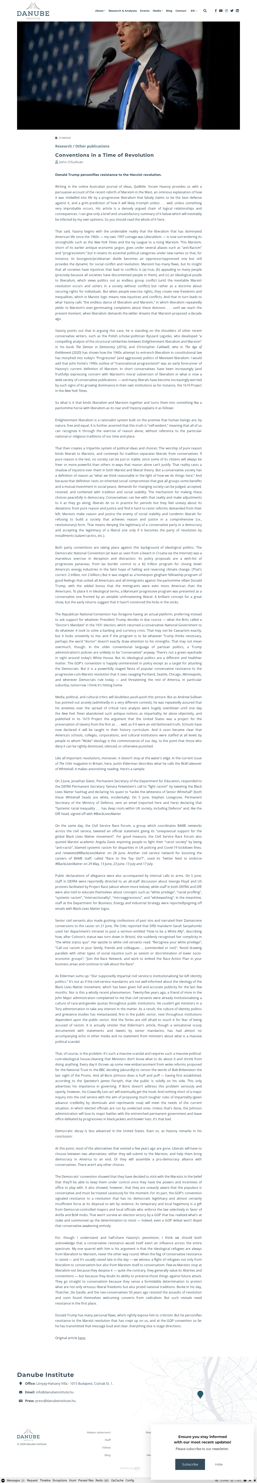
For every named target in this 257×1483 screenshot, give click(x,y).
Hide (219, 1464)
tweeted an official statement (116, 831)
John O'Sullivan (71, 162)
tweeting (180, 786)
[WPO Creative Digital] (128, 1468)
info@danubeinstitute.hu (55, 1392)
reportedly (95, 881)
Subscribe (190, 1464)
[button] (100, 11)
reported (134, 926)
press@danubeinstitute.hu (55, 1401)
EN (193, 10)
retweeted (70, 853)
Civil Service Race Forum (111, 825)
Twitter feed (172, 858)
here (160, 219)
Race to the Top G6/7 (124, 858)
